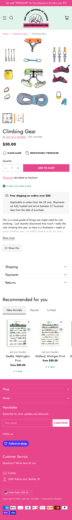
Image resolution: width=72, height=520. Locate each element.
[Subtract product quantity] (6, 168)
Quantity (7, 161)
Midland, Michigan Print (50, 356)
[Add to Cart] (29, 322)
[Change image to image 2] (18, 118)
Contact (12, 473)
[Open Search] (11, 17)
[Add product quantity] (18, 168)
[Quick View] (29, 329)
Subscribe (61, 423)
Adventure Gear (20, 33)
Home (6, 33)
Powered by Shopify (52, 498)
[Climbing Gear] (36, 74)
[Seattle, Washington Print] (18, 333)
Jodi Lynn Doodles (16, 137)
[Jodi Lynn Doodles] (36, 18)
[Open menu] (4, 17)
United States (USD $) (18, 492)
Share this (14, 248)
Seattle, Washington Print (18, 358)
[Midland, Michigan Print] (50, 333)
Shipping (8, 178)
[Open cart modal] (66, 17)
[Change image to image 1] (7, 118)
